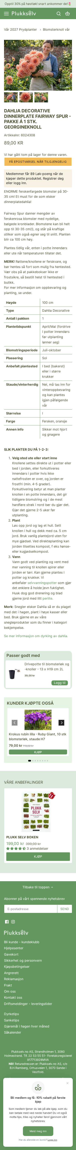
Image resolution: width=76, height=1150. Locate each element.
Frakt (8, 985)
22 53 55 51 (36, 1055)
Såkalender (12, 1032)
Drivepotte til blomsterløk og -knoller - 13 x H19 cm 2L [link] (47, 666)
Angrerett (11, 973)
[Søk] (58, 13)
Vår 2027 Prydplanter (21, 29)
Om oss (10, 991)
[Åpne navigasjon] (6, 13)
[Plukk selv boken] (38, 811)
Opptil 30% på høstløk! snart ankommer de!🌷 (38, 4)
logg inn (20, 183)
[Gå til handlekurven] (67, 13)
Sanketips (11, 1020)
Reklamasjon (13, 979)
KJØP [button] (38, 752)
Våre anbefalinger (23, 782)
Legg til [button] (59, 683)
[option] (11, 97)
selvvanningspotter (42, 583)
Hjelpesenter (13, 948)
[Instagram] (13, 921)
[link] (14, 674)
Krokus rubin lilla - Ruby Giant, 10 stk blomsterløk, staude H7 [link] (37, 736)
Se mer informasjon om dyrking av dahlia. (36, 636)
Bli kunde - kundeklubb (21, 942)
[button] (38, 161)
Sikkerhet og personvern (23, 960)
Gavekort (11, 954)
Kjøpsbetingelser (17, 966)
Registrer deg (53, 178)
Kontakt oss (13, 997)
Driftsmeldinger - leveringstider (28, 1004)
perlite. (48, 598)
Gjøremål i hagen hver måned (26, 1026)
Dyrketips (11, 1014)
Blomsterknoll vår (56, 29)
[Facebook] (7, 921)
